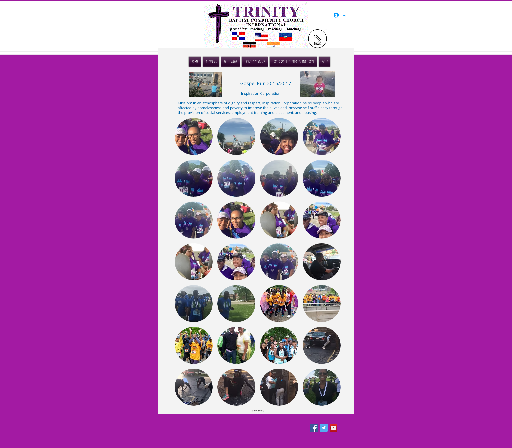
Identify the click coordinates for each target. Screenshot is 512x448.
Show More (257, 410)
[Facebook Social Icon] (314, 428)
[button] (194, 136)
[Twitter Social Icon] (324, 428)
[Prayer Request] (317, 38)
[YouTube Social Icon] (333, 428)
